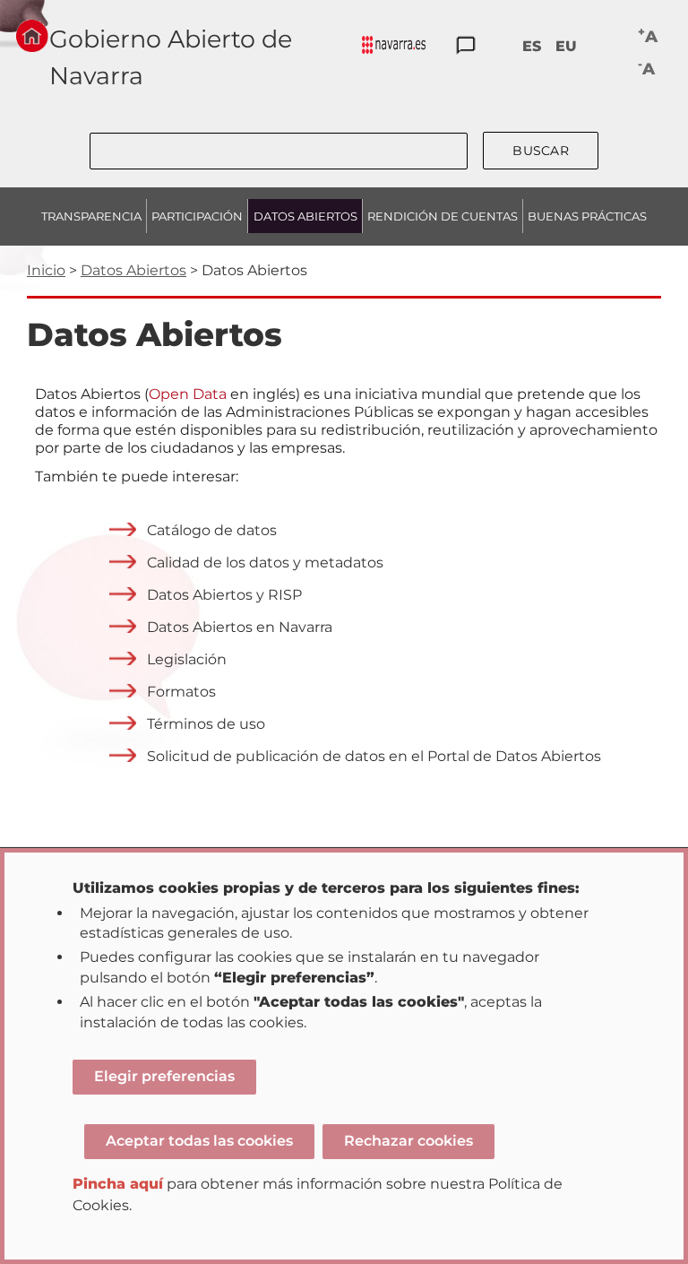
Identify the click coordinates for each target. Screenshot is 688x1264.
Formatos (181, 691)
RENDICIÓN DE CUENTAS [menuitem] (442, 216)
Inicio (46, 270)
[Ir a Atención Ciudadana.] (466, 46)
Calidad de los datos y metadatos (265, 562)
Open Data (188, 394)
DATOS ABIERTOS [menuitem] (305, 216)
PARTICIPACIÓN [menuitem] (197, 216)
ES (531, 46)
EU (566, 46)
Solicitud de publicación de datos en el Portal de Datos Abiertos (374, 756)
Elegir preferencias (164, 1076)
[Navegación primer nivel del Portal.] (394, 46)
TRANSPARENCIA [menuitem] (91, 216)
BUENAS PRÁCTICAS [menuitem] (587, 216)
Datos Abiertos (133, 270)
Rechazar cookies (408, 1140)
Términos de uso (206, 723)
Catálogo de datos (212, 530)
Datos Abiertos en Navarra (239, 627)
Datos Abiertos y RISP (224, 594)
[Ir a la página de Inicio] (32, 36)
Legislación (187, 659)
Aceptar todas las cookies (199, 1140)
